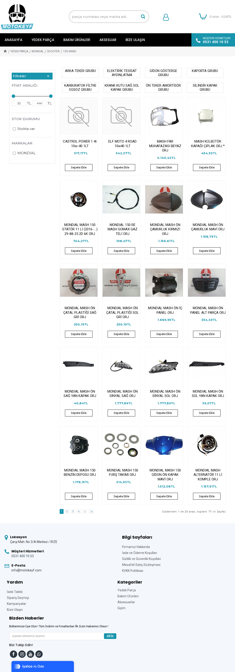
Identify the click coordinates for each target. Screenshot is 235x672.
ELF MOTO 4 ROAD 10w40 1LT (122, 143)
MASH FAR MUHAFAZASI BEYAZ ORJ (165, 145)
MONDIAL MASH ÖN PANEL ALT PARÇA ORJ (208, 310)
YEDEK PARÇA (19, 51)
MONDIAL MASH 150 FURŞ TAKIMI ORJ (122, 472)
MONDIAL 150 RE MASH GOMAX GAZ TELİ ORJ (122, 229)
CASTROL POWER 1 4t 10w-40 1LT (80, 143)
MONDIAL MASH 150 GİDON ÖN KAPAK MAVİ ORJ (165, 474)
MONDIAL (38, 51)
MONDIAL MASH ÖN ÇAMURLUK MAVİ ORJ (207, 227)
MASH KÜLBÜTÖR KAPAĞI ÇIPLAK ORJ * (208, 143)
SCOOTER (53, 51)
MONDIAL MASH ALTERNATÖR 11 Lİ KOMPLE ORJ (207, 474)
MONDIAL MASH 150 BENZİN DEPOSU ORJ (80, 472)
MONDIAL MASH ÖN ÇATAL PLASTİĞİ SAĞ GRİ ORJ (79, 312)
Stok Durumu (26, 119)
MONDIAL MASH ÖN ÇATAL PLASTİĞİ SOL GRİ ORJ (122, 312)
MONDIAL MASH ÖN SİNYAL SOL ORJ (165, 393)
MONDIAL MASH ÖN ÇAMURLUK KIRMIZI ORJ (165, 229)
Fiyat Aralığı (24, 85)
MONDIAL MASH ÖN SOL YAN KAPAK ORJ (208, 393)
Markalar (22, 143)
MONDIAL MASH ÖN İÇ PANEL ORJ (165, 310)
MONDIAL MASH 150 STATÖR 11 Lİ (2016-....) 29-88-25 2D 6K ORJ (80, 229)
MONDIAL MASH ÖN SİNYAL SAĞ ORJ (122, 393)
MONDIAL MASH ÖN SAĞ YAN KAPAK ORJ (80, 393)
